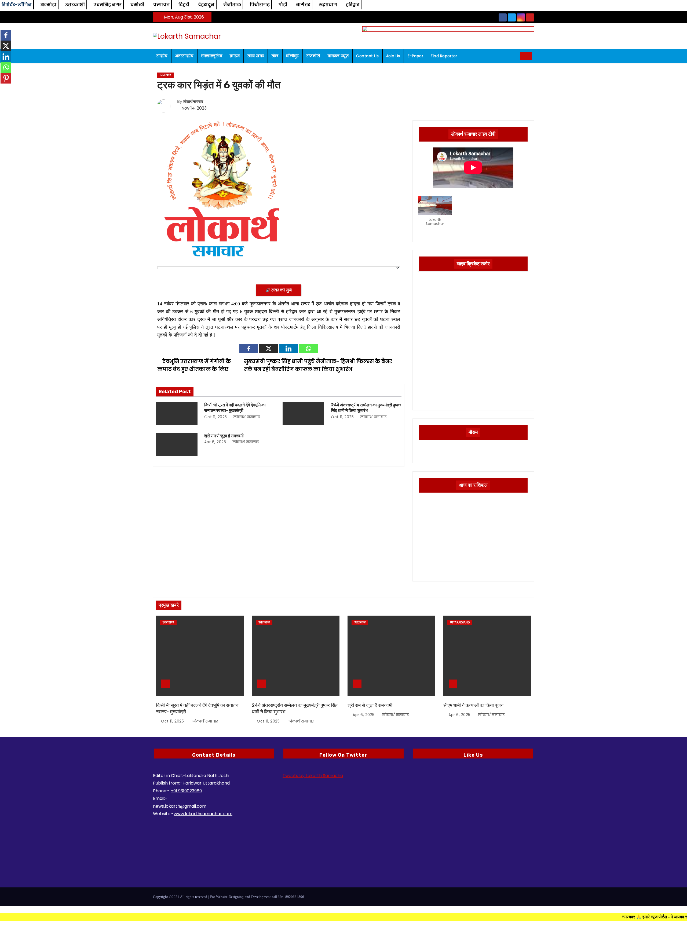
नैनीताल (232, 5)
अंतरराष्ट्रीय (184, 56)
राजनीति (313, 56)
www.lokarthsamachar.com (203, 814)
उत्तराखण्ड (165, 75)
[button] (514, 56)
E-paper (415, 56)
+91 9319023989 (186, 791)
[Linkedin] (288, 348)
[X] (268, 348)
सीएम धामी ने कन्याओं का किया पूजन (473, 705)
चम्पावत (161, 5)
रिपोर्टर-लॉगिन (17, 5)
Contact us (367, 56)
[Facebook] (248, 348)
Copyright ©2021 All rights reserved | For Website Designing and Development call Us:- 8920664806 (228, 897)
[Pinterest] (6, 78)
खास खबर (255, 56)
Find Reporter (444, 56)
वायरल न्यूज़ (338, 56)
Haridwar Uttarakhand (206, 783)
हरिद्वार (352, 5)
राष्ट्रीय (161, 56)
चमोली (137, 5)
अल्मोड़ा (48, 5)
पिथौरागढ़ (260, 5)
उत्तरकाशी (75, 5)
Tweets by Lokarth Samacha (313, 775)
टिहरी (183, 5)
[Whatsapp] (308, 348)
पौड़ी (283, 5)
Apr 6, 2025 (215, 442)
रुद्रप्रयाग (328, 5)
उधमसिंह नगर (108, 5)
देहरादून (206, 5)
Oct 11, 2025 (215, 417)
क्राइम (235, 56)
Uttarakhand (460, 622)
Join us (393, 56)
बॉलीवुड (292, 56)
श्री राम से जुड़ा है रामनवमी (224, 435)
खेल (275, 56)
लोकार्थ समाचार (193, 101)
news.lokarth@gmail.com (179, 806)
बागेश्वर (303, 5)
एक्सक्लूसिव (211, 56)
